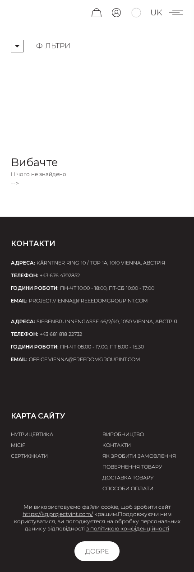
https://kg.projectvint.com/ (58, 514)
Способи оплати (127, 488)
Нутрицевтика (32, 434)
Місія (18, 445)
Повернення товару (132, 467)
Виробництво (123, 434)
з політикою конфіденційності (127, 528)
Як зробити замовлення (139, 456)
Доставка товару (127, 477)
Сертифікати (29, 456)
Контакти (116, 445)
